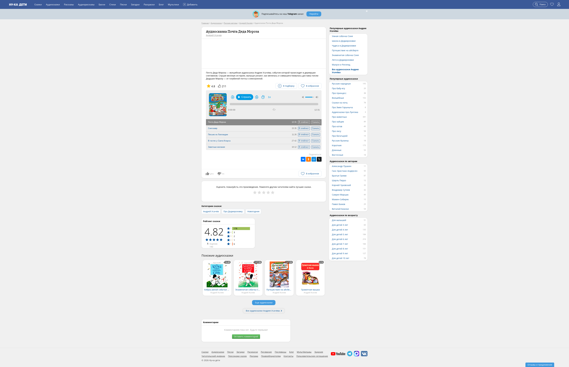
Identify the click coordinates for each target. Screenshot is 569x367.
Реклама (254, 356)
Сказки (38, 4)
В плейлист (304, 122)
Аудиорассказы (86, 4)
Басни (102, 4)
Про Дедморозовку (233, 211)
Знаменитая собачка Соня (345, 55)
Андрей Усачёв (211, 211)
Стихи (112, 4)
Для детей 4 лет (340, 229)
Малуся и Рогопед (341, 64)
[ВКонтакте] (303, 159)
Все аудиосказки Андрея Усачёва (263, 310)
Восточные (337, 154)
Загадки (135, 4)
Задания (318, 352)
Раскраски (149, 4)
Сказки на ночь (340, 102)
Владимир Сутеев (341, 189)
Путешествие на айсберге (345, 50)
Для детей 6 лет (340, 239)
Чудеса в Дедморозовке (344, 45)
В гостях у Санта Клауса (219, 141)
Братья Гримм (339, 175)
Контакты (288, 356)
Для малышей (339, 220)
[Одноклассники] (308, 159)
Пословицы (280, 352)
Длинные (336, 150)
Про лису (336, 131)
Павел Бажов (338, 204)
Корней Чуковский (341, 185)
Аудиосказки (53, 4)
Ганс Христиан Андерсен (344, 170)
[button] (244, 97)
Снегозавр (212, 128)
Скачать (315, 122)
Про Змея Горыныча (342, 107)
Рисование (266, 352)
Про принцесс (339, 93)
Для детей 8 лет (340, 248)
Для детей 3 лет (340, 224)
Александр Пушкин (341, 166)
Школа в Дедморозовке (344, 40)
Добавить (191, 4)
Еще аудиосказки (263, 302)
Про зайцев (338, 121)
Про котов (337, 126)
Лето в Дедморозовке (343, 59)
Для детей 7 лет (340, 243)
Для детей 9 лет (340, 253)
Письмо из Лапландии (218, 134)
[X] (319, 159)
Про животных (339, 116)
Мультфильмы (304, 352)
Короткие (337, 145)
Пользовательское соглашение (312, 356)
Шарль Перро (339, 180)
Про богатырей (339, 135)
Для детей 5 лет (340, 234)
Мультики (173, 4)
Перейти (313, 13)
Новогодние (253, 211)
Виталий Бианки (340, 208)
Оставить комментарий (246, 336)
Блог (161, 4)
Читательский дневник (213, 356)
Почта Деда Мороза (217, 122)
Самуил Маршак (340, 194)
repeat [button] (274, 109)
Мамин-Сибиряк (340, 199)
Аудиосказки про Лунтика (345, 112)
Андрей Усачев (214, 35)
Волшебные (338, 97)
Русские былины (340, 140)
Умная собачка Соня (342, 36)
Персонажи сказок (237, 356)
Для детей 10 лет (340, 258)
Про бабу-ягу (338, 88)
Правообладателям (271, 356)
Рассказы (69, 4)
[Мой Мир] (313, 159)
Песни (123, 4)
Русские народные (341, 83)
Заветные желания (216, 147)
